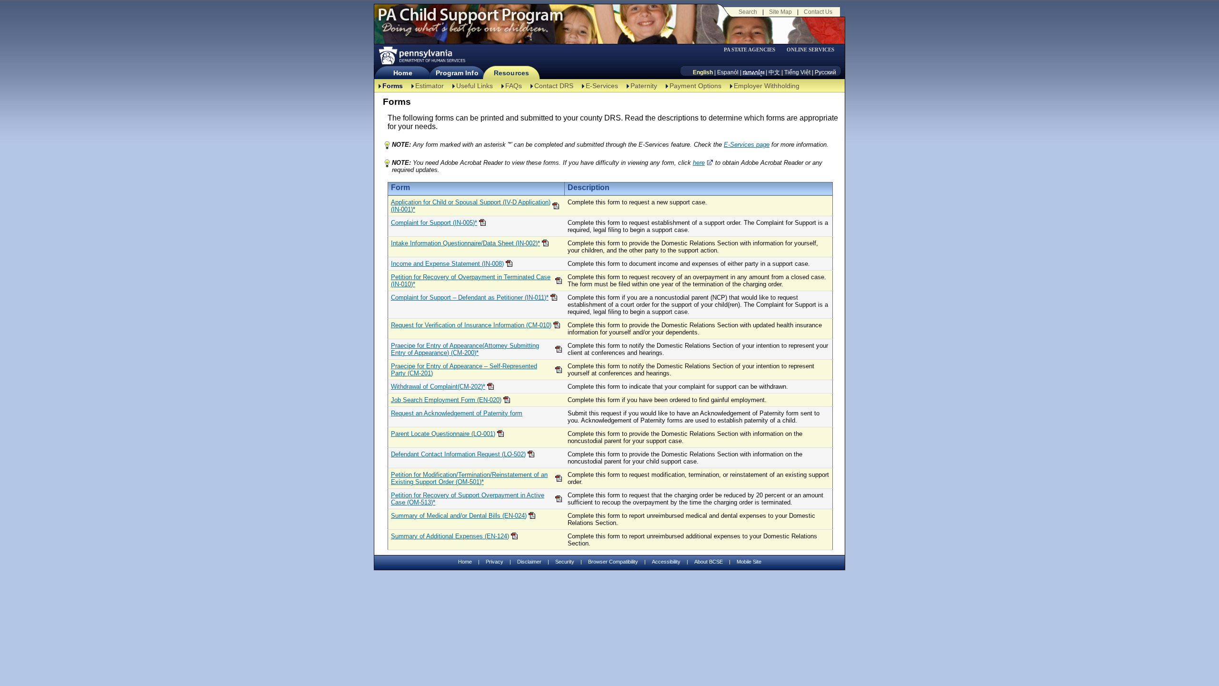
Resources (511, 73)
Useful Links (474, 86)
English (703, 72)
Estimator (429, 86)
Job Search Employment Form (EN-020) (446, 400)
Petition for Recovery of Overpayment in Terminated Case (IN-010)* (470, 280)
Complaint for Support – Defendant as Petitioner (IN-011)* (470, 297)
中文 (774, 72)
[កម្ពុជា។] (753, 72)
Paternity (643, 86)
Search (748, 12)
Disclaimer (529, 562)
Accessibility (666, 562)
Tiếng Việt (797, 72)
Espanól (728, 72)
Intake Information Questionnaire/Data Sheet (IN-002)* (465, 243)
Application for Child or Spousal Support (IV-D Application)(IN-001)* (470, 206)
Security (564, 562)
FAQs (513, 86)
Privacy (494, 562)
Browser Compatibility (613, 562)
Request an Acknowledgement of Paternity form (456, 413)
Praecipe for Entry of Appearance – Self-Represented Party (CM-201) (464, 370)
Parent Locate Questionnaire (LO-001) (443, 433)
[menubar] (752, 49)
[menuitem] (752, 49)
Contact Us (818, 12)
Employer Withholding (766, 86)
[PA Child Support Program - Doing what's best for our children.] (470, 20)
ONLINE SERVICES (810, 49)
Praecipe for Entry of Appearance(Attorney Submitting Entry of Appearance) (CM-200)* (465, 349)
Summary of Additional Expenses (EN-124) (450, 536)
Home (402, 73)
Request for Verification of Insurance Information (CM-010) (471, 325)
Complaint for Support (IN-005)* (434, 222)
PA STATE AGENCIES (749, 49)
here (699, 162)
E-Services (602, 86)
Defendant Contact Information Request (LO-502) (458, 454)
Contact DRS (553, 86)
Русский (825, 72)
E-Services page (746, 144)
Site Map (780, 12)
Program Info (457, 73)
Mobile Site (749, 562)
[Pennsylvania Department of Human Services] (421, 55)
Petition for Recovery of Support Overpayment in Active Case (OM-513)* (467, 499)
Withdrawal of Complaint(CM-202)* (438, 386)
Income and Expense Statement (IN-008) (447, 263)
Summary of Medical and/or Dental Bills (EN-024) (459, 515)
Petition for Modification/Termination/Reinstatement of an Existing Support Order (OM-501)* (469, 478)
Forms (392, 86)
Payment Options (695, 86)
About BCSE (708, 562)
